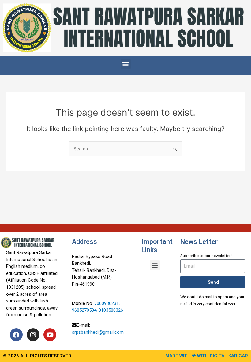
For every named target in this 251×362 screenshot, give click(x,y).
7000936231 (106, 303)
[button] (126, 64)
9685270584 (84, 310)
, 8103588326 (110, 310)
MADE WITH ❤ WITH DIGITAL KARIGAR (206, 356)
